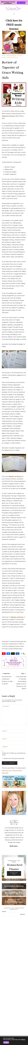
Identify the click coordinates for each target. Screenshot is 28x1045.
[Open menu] (14, 14)
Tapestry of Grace (8, 116)
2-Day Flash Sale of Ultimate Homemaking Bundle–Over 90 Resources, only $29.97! (21, 681)
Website (5, 746)
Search (4, 911)
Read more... (14, 846)
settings (23, 1039)
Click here (12, 20)
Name (5, 731)
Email (5, 739)
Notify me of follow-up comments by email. (13, 754)
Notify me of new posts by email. (14, 758)
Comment (6, 706)
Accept (6, 1042)
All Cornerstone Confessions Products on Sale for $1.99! (7, 679)
